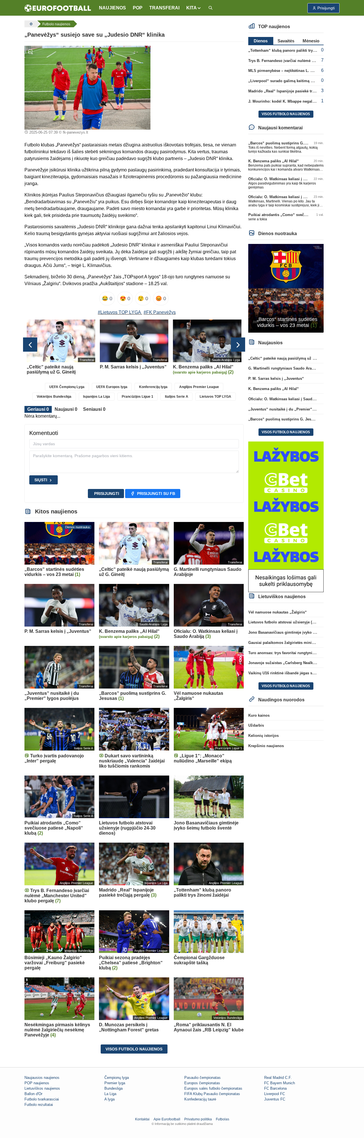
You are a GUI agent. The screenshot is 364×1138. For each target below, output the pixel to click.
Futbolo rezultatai (38, 1104)
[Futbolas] (30, 23)
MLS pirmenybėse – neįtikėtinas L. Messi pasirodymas (296, 71)
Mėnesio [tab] (311, 40)
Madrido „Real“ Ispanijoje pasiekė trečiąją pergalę (292, 91)
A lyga (109, 1099)
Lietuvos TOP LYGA (215, 397)
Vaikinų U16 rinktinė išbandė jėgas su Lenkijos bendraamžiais (303, 673)
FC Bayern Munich (279, 1083)
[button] (194, 8)
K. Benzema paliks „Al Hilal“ (273, 161)
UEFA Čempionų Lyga (66, 387)
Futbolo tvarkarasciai (41, 1099)
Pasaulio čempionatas (202, 1077)
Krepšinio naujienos (266, 746)
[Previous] (30, 344)
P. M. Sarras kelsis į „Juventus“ (276, 378)
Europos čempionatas (202, 1083)
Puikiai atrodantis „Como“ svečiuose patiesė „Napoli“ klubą (301, 215)
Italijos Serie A (176, 397)
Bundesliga (113, 1088)
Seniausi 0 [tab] (94, 409)
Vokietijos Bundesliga (54, 397)
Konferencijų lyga (153, 387)
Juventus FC (274, 1099)
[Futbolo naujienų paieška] (210, 8)
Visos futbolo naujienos (134, 1049)
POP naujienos (36, 1083)
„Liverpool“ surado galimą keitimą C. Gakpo (287, 81)
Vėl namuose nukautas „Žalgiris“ (277, 612)
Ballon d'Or (33, 1094)
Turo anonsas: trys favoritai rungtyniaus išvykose (291, 653)
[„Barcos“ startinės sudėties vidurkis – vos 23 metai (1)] (286, 287)
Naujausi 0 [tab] (66, 409)
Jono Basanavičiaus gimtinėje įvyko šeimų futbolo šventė (299, 632)
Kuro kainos (259, 715)
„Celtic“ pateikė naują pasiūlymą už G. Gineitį (288, 358)
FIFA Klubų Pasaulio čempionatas (212, 1094)
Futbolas (222, 1119)
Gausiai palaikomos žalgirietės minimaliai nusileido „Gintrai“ (302, 642)
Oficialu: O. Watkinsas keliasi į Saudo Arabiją (288, 179)
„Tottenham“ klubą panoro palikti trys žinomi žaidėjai (295, 50)
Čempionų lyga (116, 1077)
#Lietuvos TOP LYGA (119, 312)
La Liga (110, 1094)
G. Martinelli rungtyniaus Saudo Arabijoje (285, 368)
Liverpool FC (274, 1094)
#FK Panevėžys (160, 312)
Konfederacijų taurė (200, 1099)
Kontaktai (142, 1119)
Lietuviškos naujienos (42, 1088)
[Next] (238, 344)
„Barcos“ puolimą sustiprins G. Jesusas (283, 143)
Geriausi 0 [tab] (38, 409)
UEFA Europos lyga (111, 387)
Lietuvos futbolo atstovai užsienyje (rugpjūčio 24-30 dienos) (300, 622)
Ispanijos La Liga (96, 397)
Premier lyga (114, 1083)
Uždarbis (256, 725)
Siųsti (40, 480)
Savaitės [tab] (286, 40)
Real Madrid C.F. (278, 1077)
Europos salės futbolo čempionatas (213, 1088)
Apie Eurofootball (167, 1119)
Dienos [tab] (261, 40)
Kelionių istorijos (263, 735)
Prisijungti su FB (156, 493)
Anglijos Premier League (199, 387)
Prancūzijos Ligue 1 (137, 397)
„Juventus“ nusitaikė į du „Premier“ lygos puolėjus (294, 409)
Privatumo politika (198, 1119)
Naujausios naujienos (41, 1077)
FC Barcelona (275, 1088)
